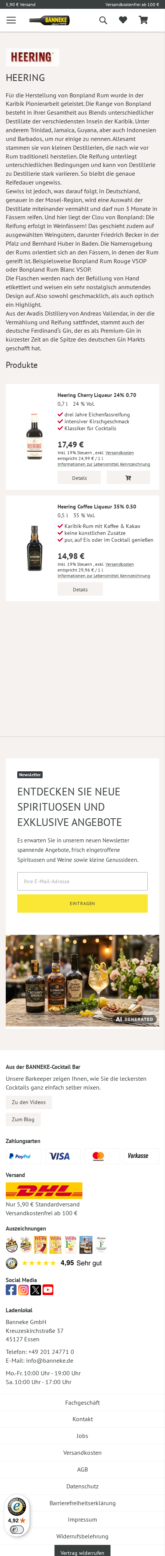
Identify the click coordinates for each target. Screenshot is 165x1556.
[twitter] (35, 1292)
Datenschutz (82, 1486)
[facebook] (11, 1292)
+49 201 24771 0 (51, 1351)
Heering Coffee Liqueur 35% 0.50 (97, 506)
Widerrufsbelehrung (82, 1536)
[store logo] (44, 20)
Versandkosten (120, 452)
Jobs (82, 1435)
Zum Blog (23, 1119)
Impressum (82, 1519)
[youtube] (48, 1292)
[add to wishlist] (123, 20)
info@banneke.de (49, 1360)
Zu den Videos (29, 1102)
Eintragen (83, 903)
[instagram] (23, 1292)
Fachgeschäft (82, 1402)
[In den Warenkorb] (128, 477)
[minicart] (143, 20)
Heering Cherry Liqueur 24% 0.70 (97, 395)
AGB (82, 1469)
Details (79, 478)
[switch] (17, 1529)
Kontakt (83, 1419)
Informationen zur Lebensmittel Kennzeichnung (104, 464)
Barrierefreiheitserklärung (83, 1503)
